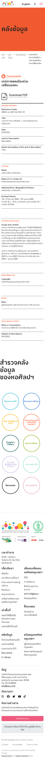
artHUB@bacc (31, 593)
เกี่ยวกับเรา (8, 568)
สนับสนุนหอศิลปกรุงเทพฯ (33, 636)
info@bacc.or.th (8, 686)
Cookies (5, 744)
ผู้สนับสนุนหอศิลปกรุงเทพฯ (32, 645)
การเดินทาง (29, 581)
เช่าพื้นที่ (6, 610)
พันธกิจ (5, 573)
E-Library (6, 657)
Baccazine (7, 652)
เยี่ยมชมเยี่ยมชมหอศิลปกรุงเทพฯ (33, 570)
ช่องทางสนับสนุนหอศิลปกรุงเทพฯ (33, 653)
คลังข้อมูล (10, 56)
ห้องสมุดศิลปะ (30, 598)
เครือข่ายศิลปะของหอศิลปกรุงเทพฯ (10, 600)
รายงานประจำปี (9, 648)
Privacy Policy (7, 756)
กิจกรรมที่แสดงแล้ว (11, 639)
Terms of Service (21, 756)
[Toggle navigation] (41, 4)
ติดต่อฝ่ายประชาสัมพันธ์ (30, 613)
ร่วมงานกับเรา (8, 594)
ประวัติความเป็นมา (10, 578)
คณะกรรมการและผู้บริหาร (11, 584)
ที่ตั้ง (26, 577)
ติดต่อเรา (6, 590)
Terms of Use (32, 744)
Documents (21, 54)
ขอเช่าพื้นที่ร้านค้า (10, 626)
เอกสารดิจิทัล (8, 644)
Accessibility (17, 744)
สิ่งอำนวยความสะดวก (31, 588)
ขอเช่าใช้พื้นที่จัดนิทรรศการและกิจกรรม (9, 618)
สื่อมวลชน (29, 606)
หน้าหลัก (3, 56)
